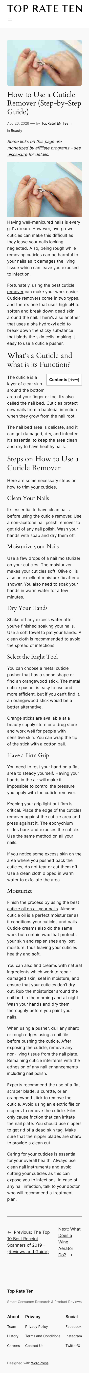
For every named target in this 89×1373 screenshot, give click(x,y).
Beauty (16, 130)
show (73, 380)
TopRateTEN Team (56, 123)
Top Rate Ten (20, 1291)
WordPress (39, 1363)
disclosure (17, 154)
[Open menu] (10, 20)
